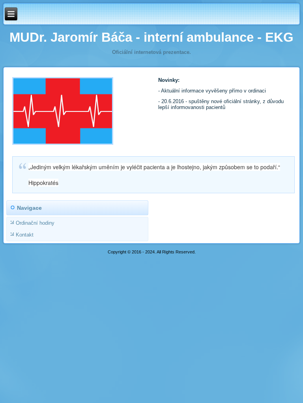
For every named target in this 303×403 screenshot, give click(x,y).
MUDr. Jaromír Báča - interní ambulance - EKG (151, 37)
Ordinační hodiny (35, 223)
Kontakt (25, 235)
